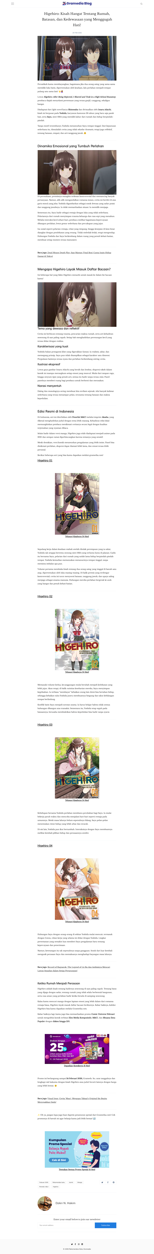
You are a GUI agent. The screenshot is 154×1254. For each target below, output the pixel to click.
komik (71, 1182)
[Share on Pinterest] (113, 1182)
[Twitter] (72, 1244)
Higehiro (55, 1187)
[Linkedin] (82, 1244)
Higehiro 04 (45, 845)
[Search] (141, 3)
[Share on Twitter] (102, 1182)
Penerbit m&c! (43, 1187)
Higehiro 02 (45, 596)
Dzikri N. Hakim (65, 1203)
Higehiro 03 (45, 724)
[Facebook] (75, 1244)
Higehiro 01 (45, 460)
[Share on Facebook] (108, 1182)
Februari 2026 (43, 1182)
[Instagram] (78, 1244)
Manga (79, 1182)
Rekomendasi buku (59, 1182)
